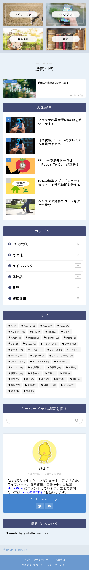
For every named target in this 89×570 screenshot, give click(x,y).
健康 (72, 367)
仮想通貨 (36, 367)
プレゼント (18, 361)
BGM (36, 332)
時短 (60, 379)
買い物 (68, 385)
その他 (46, 255)
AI (13, 326)
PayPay (52, 338)
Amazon (29, 326)
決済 (15, 385)
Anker (47, 326)
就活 (30, 379)
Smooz (30, 344)
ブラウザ (38, 355)
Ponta (71, 338)
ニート (74, 350)
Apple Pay (18, 332)
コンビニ (36, 350)
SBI (14, 344)
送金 (15, 391)
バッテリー (18, 355)
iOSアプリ (46, 244)
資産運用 (46, 298)
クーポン (17, 350)
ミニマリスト (41, 361)
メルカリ (62, 361)
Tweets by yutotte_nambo (27, 533)
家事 (66, 373)
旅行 (45, 379)
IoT (67, 332)
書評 (46, 287)
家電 (15, 379)
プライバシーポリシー (36, 559)
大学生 (35, 373)
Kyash (16, 338)
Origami (33, 338)
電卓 (30, 391)
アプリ (70, 344)
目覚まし (50, 385)
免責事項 (60, 559)
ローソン (17, 367)
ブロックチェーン (62, 355)
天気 (51, 373)
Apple (64, 326)
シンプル (56, 350)
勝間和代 (17, 373)
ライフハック (46, 266)
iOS (52, 332)
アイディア (50, 344)
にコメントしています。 (34, 488)
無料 (31, 385)
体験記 (46, 277)
